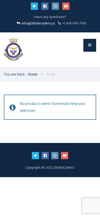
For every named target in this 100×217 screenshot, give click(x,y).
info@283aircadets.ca (39, 23)
